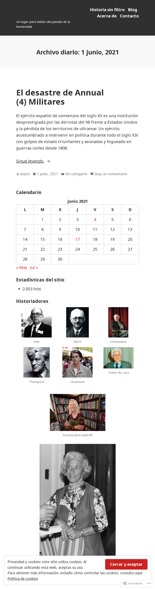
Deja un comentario (110, 174)
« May (21, 267)
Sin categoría (76, 173)
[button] (36, 327)
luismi (24, 173)
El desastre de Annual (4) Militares (60, 97)
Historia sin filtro (107, 9)
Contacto (129, 16)
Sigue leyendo (30, 161)
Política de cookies (22, 578)
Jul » (34, 267)
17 (77, 239)
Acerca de (107, 16)
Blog (132, 9)
